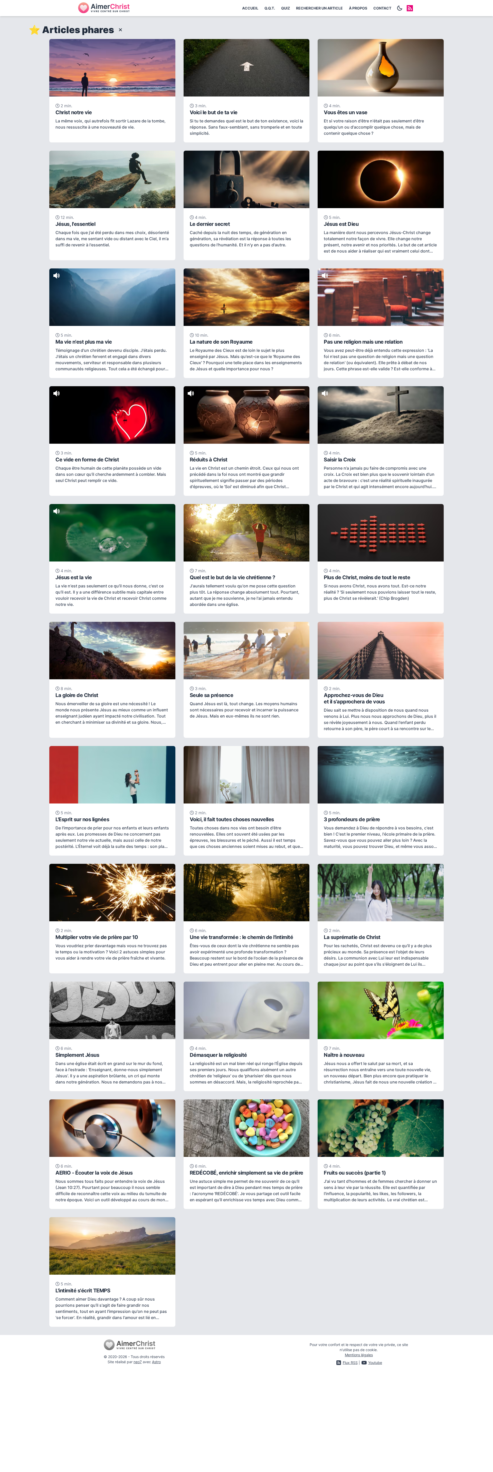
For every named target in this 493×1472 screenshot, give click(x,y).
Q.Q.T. (269, 8)
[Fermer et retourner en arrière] (119, 29)
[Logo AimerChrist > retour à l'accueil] (103, 8)
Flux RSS (350, 1362)
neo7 (138, 1362)
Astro (156, 1362)
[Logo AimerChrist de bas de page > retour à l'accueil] (134, 1345)
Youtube (375, 1362)
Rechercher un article (319, 8)
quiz (285, 8)
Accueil (250, 8)
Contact (382, 8)
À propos (358, 8)
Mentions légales (359, 1355)
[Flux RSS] (410, 8)
